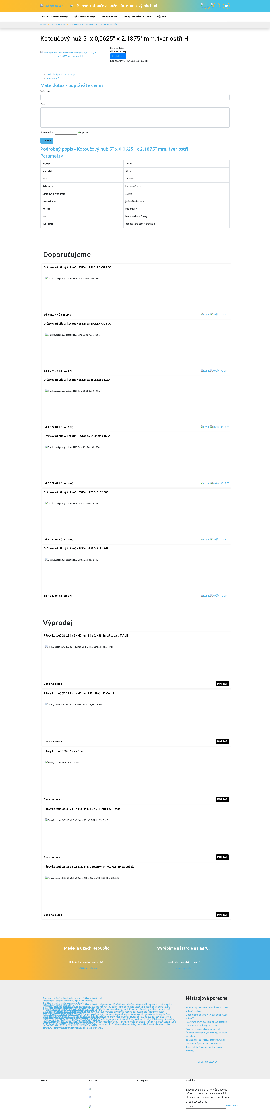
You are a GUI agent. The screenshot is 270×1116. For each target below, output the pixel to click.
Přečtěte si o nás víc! (86, 968)
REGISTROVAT (233, 1105)
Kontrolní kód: (47, 132)
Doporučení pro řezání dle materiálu (203, 1043)
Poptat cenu (118, 56)
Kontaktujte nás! (183, 968)
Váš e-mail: (45, 91)
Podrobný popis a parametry (61, 74)
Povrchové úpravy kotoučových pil (203, 1029)
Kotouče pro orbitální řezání (137, 16)
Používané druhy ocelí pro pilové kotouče (206, 1022)
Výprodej (162, 16)
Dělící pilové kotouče (84, 16)
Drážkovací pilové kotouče (54, 16)
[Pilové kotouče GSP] (51, 5)
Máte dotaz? (53, 78)
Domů (43, 24)
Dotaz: (43, 104)
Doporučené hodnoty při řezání (201, 1025)
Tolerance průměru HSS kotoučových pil (205, 1040)
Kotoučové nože (109, 16)
